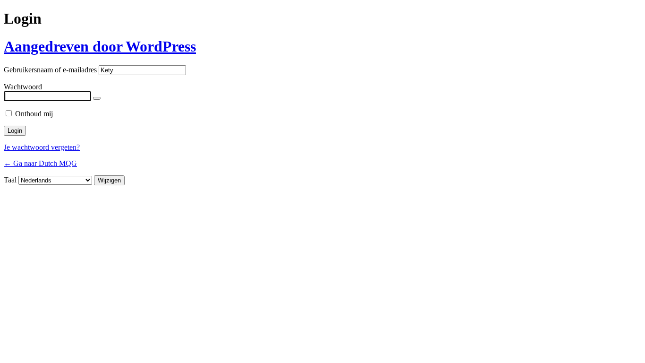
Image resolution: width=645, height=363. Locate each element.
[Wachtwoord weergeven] (97, 98)
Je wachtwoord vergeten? (42, 147)
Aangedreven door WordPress (100, 46)
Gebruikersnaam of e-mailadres (50, 70)
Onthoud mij (34, 114)
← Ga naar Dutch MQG (40, 163)
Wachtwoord (23, 87)
